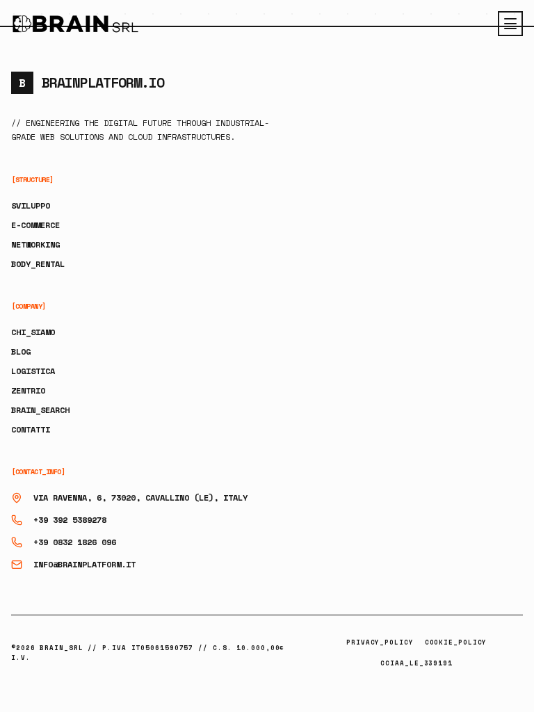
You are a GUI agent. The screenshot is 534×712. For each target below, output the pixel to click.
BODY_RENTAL (38, 264)
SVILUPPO (30, 205)
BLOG (21, 351)
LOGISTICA (33, 371)
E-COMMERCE (35, 225)
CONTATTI (30, 429)
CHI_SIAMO (33, 332)
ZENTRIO (28, 390)
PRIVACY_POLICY (380, 642)
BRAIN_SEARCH (40, 410)
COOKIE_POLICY (456, 642)
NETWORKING (35, 244)
